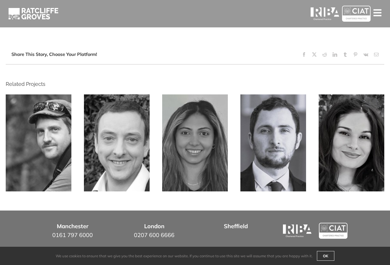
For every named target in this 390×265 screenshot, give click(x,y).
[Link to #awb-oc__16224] (377, 12)
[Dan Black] (273, 143)
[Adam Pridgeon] (38, 143)
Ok (325, 256)
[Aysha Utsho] (195, 143)
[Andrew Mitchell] (117, 143)
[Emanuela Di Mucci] (351, 143)
